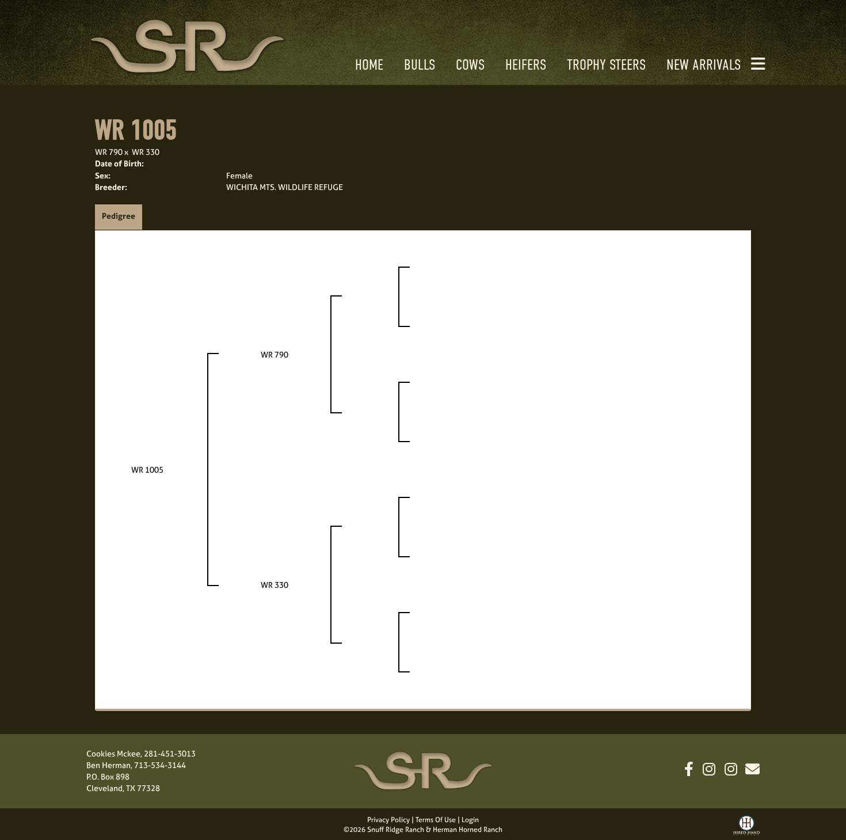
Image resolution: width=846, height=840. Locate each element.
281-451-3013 (170, 753)
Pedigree (118, 215)
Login (470, 819)
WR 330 (145, 151)
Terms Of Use (436, 819)
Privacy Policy (388, 819)
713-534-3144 (160, 764)
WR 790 (109, 151)
